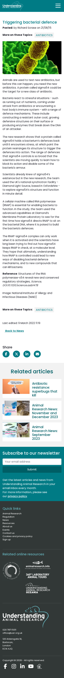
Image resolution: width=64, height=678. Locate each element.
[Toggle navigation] (58, 5)
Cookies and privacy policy (17, 536)
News (6, 520)
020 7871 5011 (9, 629)
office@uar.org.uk (12, 633)
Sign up (7, 539)
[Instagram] (14, 666)
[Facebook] (5, 666)
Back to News (14, 331)
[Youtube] (31, 666)
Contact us (9, 533)
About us (7, 526)
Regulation (9, 516)
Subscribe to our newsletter (31, 453)
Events (6, 529)
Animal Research (12, 513)
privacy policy (17, 496)
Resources (9, 523)
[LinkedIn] (22, 666)
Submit (32, 469)
